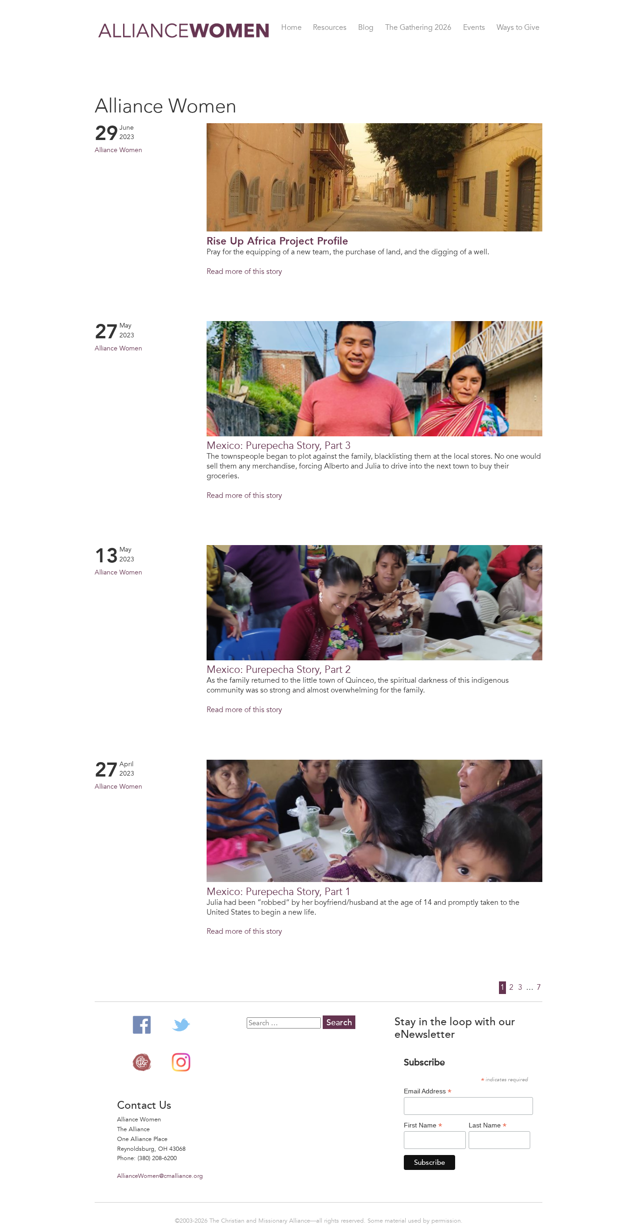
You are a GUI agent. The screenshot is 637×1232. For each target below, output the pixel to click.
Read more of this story (244, 271)
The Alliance (141, 1062)
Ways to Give (518, 28)
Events (474, 28)
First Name (423, 1125)
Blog (366, 28)
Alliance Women (184, 56)
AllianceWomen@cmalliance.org (160, 1176)
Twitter (181, 1024)
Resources (329, 28)
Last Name (487, 1125)
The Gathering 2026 (418, 28)
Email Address (427, 1091)
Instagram (181, 1062)
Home (291, 28)
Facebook (141, 1024)
